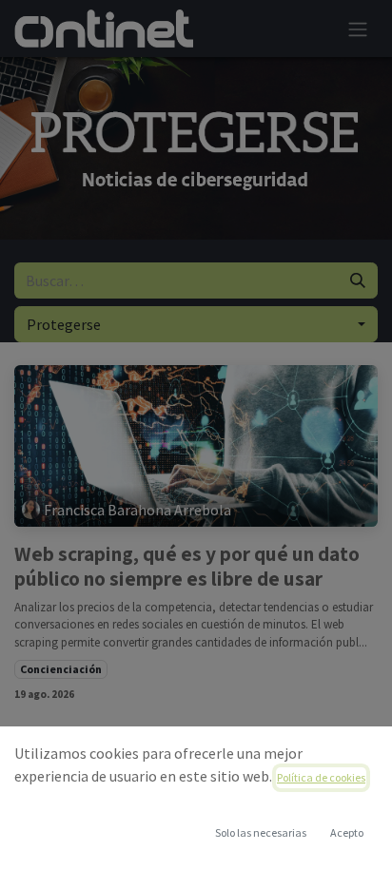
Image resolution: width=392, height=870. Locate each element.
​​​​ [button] (260, 832)
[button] (346, 833)
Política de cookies (321, 777)
